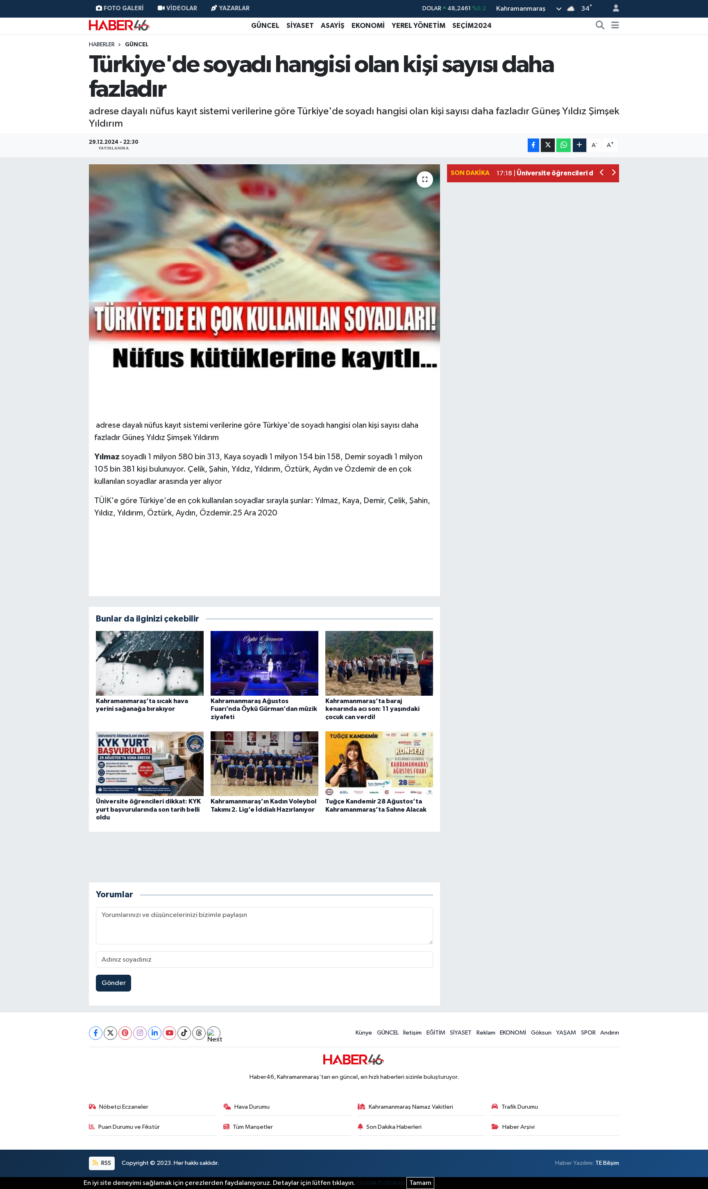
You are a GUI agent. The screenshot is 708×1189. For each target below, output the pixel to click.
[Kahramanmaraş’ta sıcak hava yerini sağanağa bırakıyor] (150, 663)
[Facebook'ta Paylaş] (533, 145)
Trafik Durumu (520, 1107)
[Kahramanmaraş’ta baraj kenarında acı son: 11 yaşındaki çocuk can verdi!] (379, 663)
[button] (602, 173)
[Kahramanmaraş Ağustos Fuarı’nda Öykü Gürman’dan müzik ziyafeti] (264, 663)
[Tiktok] (184, 1033)
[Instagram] (140, 1033)
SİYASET (300, 25)
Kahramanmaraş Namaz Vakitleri (411, 1107)
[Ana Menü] (615, 25)
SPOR (588, 1033)
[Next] (213, 1033)
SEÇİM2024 (472, 25)
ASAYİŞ (333, 25)
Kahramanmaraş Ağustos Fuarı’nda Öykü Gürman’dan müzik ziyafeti (264, 709)
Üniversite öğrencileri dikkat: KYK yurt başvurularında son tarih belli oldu (148, 809)
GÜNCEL (265, 25)
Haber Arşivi (518, 1127)
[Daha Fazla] (579, 145)
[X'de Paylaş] (548, 145)
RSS (105, 1163)
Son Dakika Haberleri (394, 1127)
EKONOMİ (368, 25)
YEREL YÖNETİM (418, 25)
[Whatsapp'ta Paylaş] (563, 145)
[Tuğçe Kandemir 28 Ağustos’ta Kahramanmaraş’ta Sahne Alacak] (379, 763)
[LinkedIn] (154, 1033)
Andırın (609, 1033)
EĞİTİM (436, 1033)
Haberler (102, 45)
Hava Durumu (252, 1107)
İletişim (412, 1033)
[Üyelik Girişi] (612, 9)
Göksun (541, 1033)
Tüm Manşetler (253, 1127)
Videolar (181, 8)
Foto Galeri (124, 8)
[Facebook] (95, 1033)
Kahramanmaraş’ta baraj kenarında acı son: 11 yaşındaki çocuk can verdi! (372, 709)
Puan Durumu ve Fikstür (129, 1127)
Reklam (486, 1033)
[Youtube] (169, 1033)
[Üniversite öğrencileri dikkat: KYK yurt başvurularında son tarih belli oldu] (150, 763)
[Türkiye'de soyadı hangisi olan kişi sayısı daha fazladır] (264, 267)
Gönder (114, 983)
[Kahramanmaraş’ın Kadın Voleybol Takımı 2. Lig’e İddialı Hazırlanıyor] (264, 763)
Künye (364, 1033)
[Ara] (600, 25)
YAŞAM (566, 1033)
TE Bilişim (607, 1163)
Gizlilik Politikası (380, 1183)
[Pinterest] (125, 1033)
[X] (110, 1033)
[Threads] (199, 1033)
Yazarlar (234, 8)
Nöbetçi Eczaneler (123, 1107)
